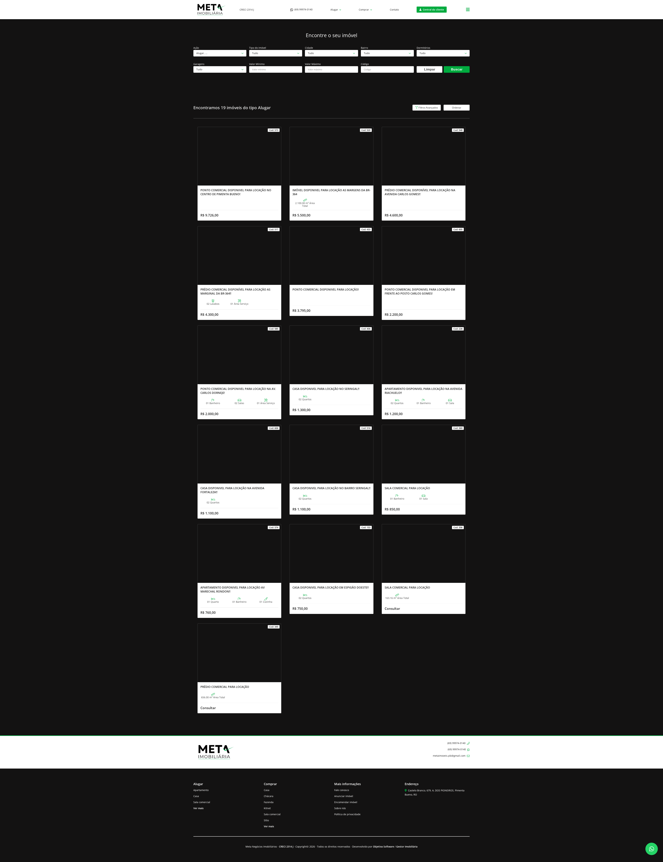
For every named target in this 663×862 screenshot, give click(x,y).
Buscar (456, 69)
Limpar (429, 69)
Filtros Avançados (428, 107)
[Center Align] (468, 10)
